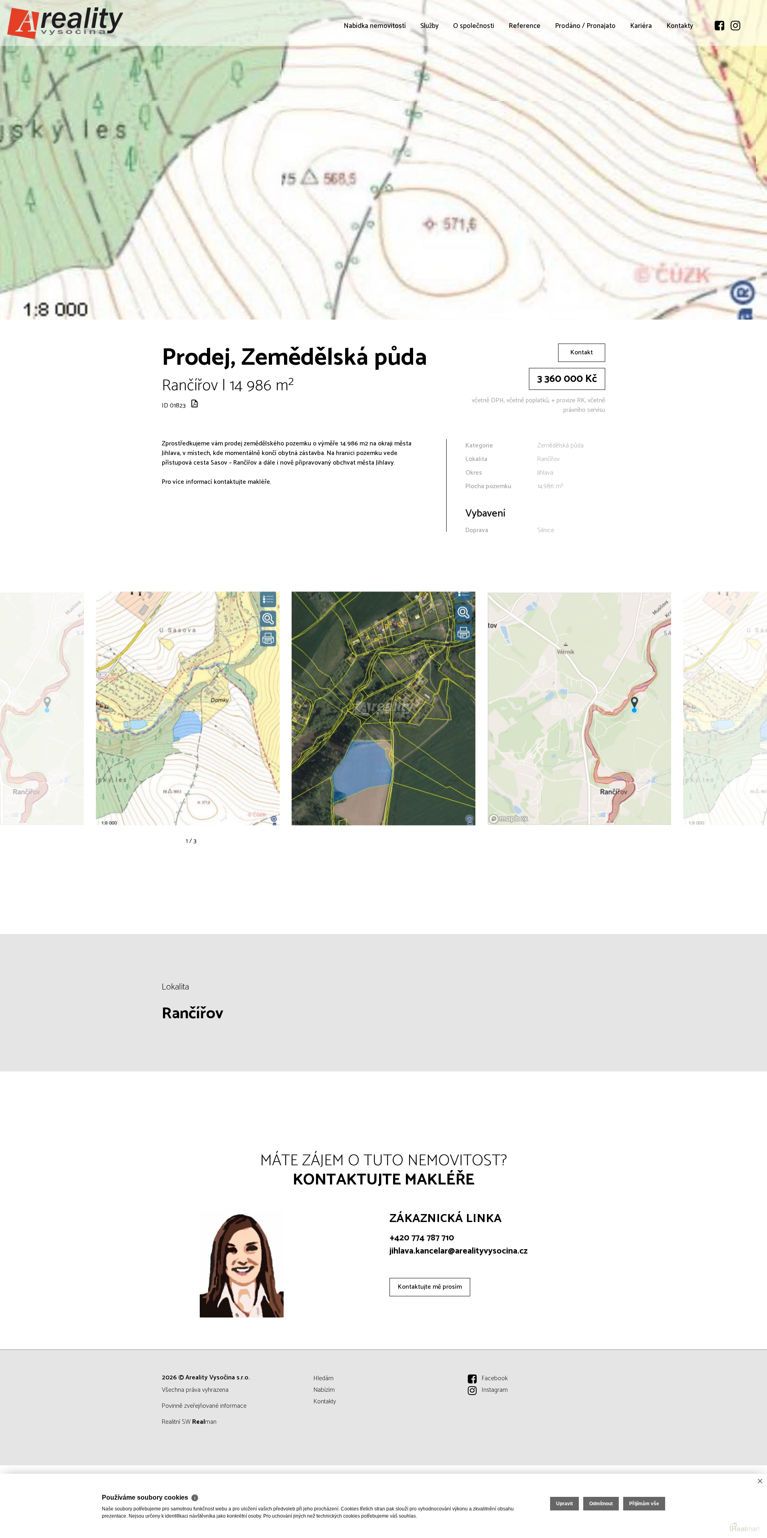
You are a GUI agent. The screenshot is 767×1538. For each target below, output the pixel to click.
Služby (429, 71)
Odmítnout (601, 1503)
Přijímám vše (644, 1503)
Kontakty (679, 71)
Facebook (495, 1378)
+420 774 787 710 (421, 1238)
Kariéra (641, 71)
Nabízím (324, 1390)
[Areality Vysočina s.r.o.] (66, 23)
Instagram (495, 1390)
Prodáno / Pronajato (585, 71)
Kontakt (581, 352)
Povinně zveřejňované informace (204, 1406)
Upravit (564, 1503)
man (204, 1422)
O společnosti (473, 71)
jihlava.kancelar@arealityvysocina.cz (458, 1251)
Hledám (324, 1378)
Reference (524, 71)
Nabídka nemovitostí (375, 71)
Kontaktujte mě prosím (430, 1287)
